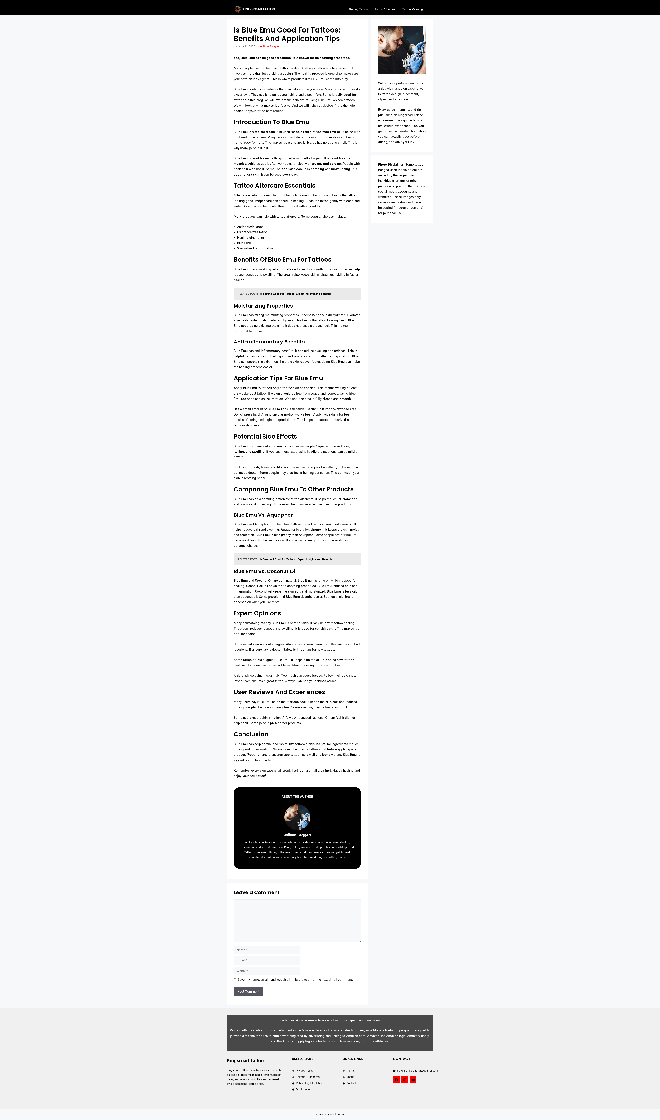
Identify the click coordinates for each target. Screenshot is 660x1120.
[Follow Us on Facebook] (396, 1079)
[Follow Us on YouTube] (413, 1079)
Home (350, 1070)
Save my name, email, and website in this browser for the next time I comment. (295, 980)
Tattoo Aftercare (385, 9)
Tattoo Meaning (412, 9)
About (350, 1077)
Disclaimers (303, 1089)
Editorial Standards (308, 1077)
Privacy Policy (304, 1070)
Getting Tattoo (358, 9)
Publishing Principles (309, 1083)
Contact (351, 1083)
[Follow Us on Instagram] (404, 1079)
